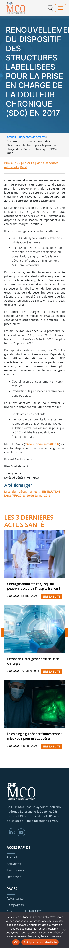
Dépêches (14, 877)
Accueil (11, 137)
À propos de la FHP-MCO (24, 911)
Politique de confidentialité (40, 942)
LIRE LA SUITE (51, 596)
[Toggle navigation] (60, 8)
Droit (23, 167)
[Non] (64, 930)
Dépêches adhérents (32, 137)
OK (16, 942)
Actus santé (15, 898)
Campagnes (15, 905)
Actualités (14, 864)
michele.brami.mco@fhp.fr (42, 444)
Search (50, 8)
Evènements (16, 870)
